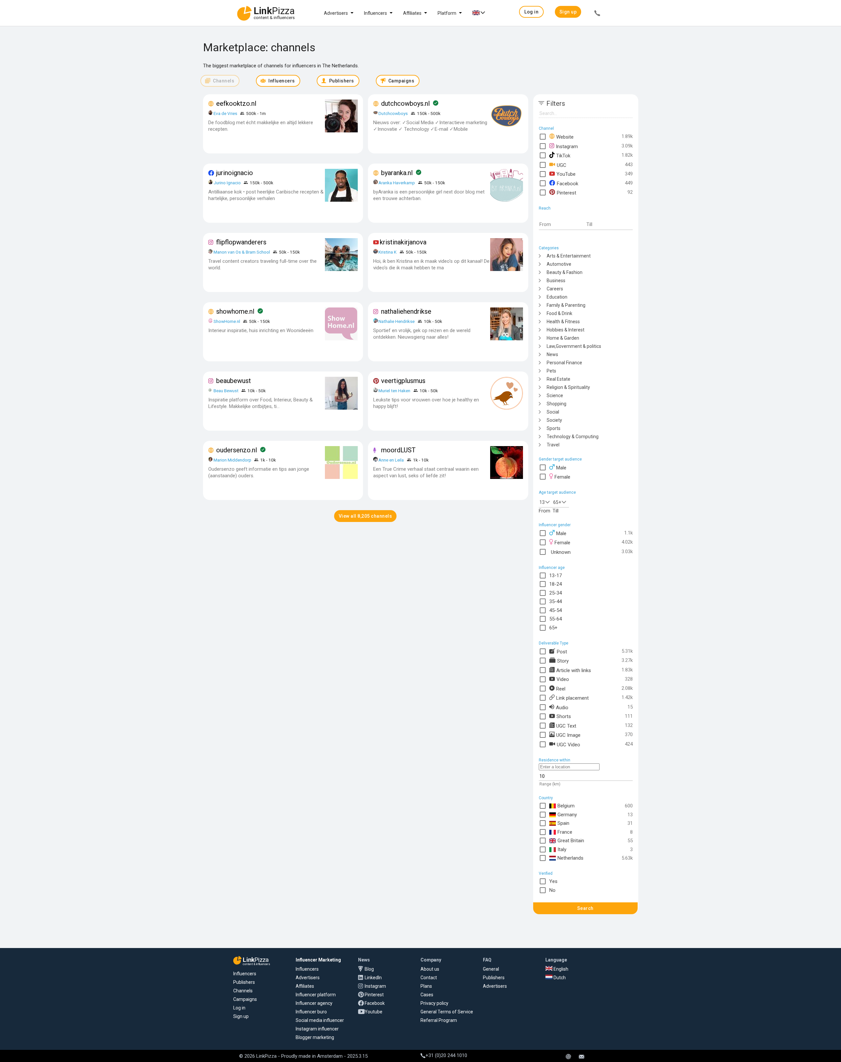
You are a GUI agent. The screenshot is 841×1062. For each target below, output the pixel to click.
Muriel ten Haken (394, 390)
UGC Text (566, 725)
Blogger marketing (315, 1037)
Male (561, 468)
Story (563, 660)
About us (429, 969)
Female (562, 477)
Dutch (559, 977)
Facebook (567, 183)
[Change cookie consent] (568, 1057)
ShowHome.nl (227, 321)
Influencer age (552, 567)
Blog (369, 969)
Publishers (244, 982)
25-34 (555, 593)
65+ (557, 502)
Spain (563, 823)
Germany (567, 815)
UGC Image (568, 735)
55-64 (555, 619)
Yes (553, 881)
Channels (243, 990)
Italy (561, 849)
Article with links (573, 670)
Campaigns (245, 999)
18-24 (555, 584)
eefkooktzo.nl (236, 103)
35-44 (555, 601)
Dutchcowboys (393, 113)
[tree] (586, 349)
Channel (546, 128)
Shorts (564, 716)
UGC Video (568, 744)
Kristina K (387, 252)
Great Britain (570, 841)
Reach (545, 208)
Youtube (373, 1011)
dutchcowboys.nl (405, 103)
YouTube (566, 174)
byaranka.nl (397, 173)
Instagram (567, 146)
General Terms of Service (446, 1011)
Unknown (561, 552)
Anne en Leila (391, 460)
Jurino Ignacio (227, 182)
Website (565, 136)
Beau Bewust (226, 390)
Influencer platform (316, 994)
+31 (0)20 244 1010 (446, 1055)
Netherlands (570, 858)
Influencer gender (555, 525)
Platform (447, 13)
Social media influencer (320, 1020)
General (491, 969)
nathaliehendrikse (406, 311)
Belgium (566, 806)
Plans (426, 986)
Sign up (241, 1016)
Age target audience (557, 492)
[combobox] (546, 502)
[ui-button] (597, 14)
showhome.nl (235, 311)
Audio (562, 707)
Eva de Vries (225, 113)
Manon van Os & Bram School (242, 252)
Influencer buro (311, 1011)
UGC (561, 165)
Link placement (572, 697)
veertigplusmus (403, 381)
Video (563, 679)
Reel (560, 688)
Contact (428, 977)
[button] (531, 12)
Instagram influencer (317, 1028)
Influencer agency (314, 1003)
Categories (549, 248)
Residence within (554, 760)
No (552, 890)
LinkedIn (373, 977)
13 (542, 502)
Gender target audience (560, 459)
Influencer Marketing (318, 959)
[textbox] (562, 224)
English (560, 969)
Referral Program (438, 1020)
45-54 (555, 610)
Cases (426, 994)
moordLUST (398, 450)
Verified (546, 873)
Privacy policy (434, 1003)
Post (562, 651)
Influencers (375, 13)
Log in (239, 1007)
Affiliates (412, 13)
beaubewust (233, 381)
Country (546, 798)
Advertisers (336, 13)
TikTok (563, 155)
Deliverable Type (553, 643)
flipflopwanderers (241, 242)
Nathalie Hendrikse (396, 321)
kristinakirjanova (403, 242)
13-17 (555, 575)
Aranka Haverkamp (396, 182)
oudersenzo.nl (236, 450)
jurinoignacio (234, 173)
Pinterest (566, 192)
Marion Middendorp (232, 460)
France (564, 832)
